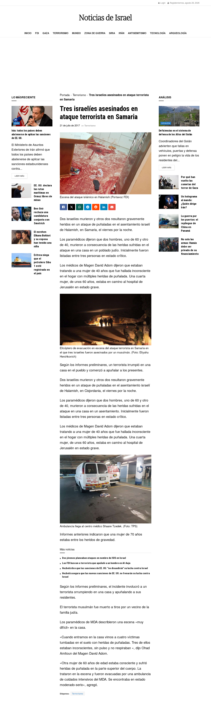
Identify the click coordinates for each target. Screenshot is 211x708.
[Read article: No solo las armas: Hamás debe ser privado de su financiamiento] (169, 244)
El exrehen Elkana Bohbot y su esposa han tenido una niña (42, 239)
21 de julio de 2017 (70, 125)
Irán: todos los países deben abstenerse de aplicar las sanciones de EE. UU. (31, 134)
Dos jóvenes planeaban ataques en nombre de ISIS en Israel (94, 557)
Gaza (46, 33)
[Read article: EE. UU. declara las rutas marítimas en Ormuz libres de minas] (21, 191)
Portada (65, 95)
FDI (37, 33)
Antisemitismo (137, 33)
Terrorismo (60, 33)
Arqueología (178, 33)
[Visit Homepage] (105, 17)
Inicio (27, 33)
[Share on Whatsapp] (79, 207)
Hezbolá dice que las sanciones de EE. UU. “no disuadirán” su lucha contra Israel (105, 568)
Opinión (165, 123)
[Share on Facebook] (63, 207)
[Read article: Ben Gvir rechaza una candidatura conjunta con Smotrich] (21, 214)
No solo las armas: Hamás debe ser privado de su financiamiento (190, 246)
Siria (112, 33)
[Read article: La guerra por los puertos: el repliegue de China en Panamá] (169, 221)
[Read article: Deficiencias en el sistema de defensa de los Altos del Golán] (179, 116)
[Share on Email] (112, 207)
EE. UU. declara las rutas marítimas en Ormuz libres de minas (43, 193)
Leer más (21, 175)
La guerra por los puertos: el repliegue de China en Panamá (189, 223)
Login (163, 2)
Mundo (76, 33)
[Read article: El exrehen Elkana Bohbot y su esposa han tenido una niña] (21, 237)
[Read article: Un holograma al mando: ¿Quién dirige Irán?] (169, 202)
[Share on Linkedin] (103, 207)
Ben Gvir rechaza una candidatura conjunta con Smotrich (41, 216)
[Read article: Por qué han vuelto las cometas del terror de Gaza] (169, 182)
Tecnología (158, 33)
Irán (121, 33)
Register (173, 2)
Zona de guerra (94, 33)
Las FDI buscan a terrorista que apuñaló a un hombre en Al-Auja (96, 563)
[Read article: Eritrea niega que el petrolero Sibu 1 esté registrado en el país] (21, 260)
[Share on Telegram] (87, 207)
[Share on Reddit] (95, 207)
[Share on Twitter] (71, 207)
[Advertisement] (105, 65)
